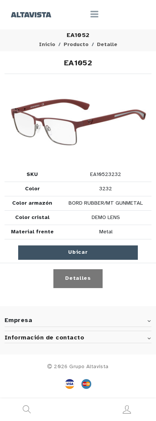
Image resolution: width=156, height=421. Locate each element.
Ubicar (77, 252)
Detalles (78, 278)
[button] (78, 122)
